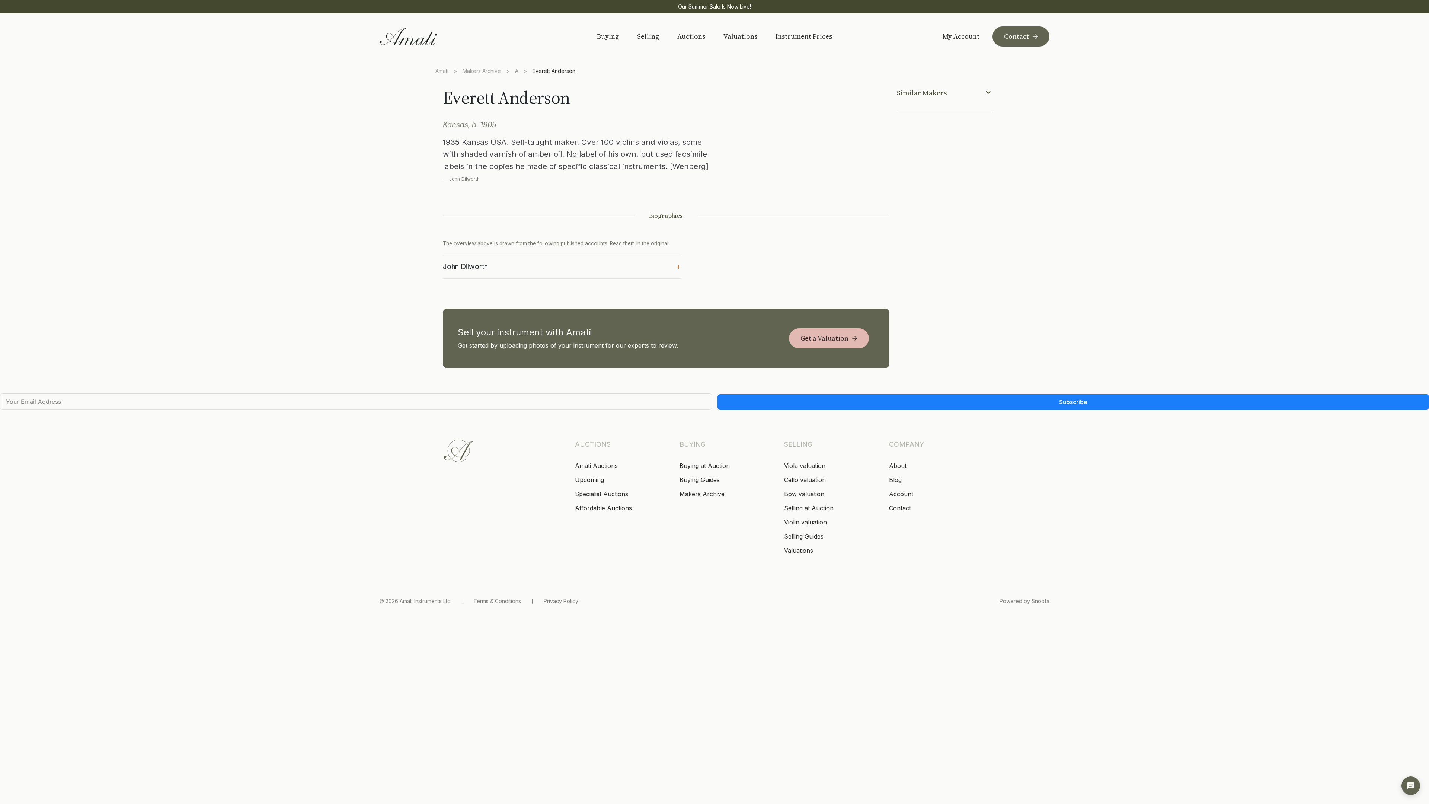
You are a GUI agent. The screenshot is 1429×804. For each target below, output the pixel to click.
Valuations (740, 36)
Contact (1016, 36)
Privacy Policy (561, 601)
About (898, 465)
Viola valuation (804, 465)
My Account (961, 36)
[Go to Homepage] (433, 36)
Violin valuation (805, 522)
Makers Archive (482, 71)
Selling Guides (804, 536)
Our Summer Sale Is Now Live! (714, 6)
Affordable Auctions (603, 508)
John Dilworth (562, 266)
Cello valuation (805, 480)
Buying (608, 36)
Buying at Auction (705, 465)
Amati (441, 71)
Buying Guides (700, 480)
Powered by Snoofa (1024, 601)
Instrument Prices (804, 36)
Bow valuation (804, 494)
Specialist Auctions (601, 494)
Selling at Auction (809, 508)
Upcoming (589, 480)
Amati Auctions (596, 465)
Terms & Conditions (497, 601)
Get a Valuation (824, 338)
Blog (895, 480)
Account (901, 494)
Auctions (691, 36)
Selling (648, 36)
